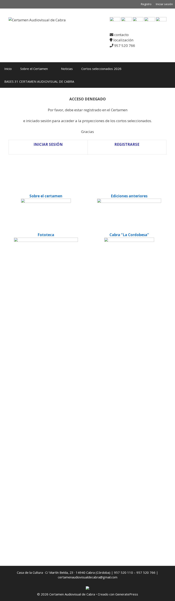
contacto (121, 34)
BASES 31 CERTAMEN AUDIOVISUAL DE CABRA (39, 81)
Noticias (67, 68)
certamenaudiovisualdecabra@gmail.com (87, 577)
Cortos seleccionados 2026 (101, 68)
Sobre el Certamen (34, 68)
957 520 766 (124, 45)
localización (122, 40)
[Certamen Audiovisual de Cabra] (37, 19)
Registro (146, 4)
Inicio (8, 68)
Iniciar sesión (164, 4)
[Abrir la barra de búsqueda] (168, 81)
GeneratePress (126, 594)
